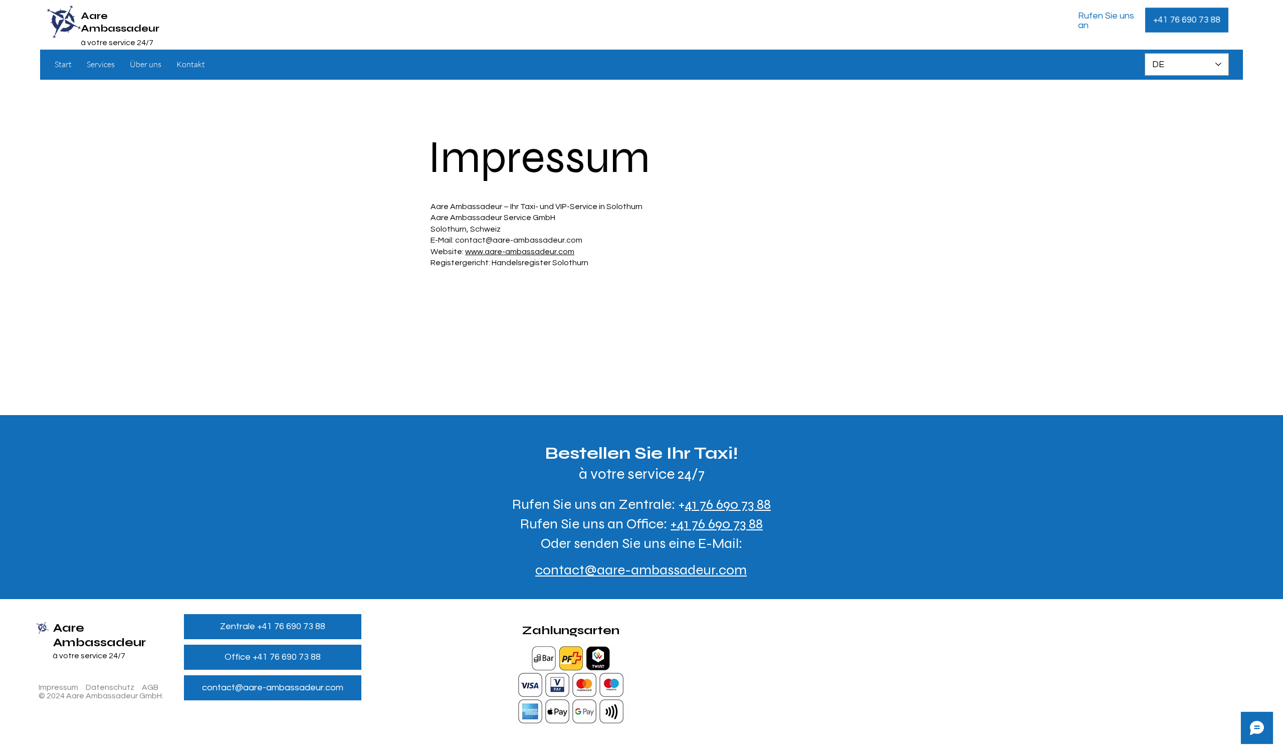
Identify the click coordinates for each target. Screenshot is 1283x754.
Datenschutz (110, 687)
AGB (150, 687)
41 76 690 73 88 (720, 523)
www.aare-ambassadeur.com (519, 252)
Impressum (58, 687)
